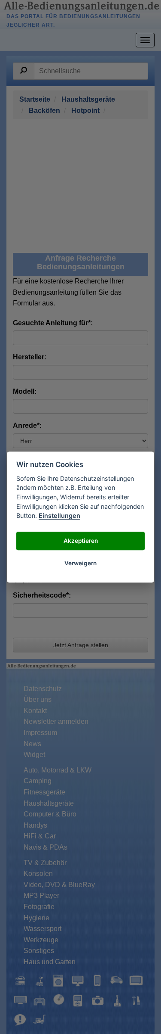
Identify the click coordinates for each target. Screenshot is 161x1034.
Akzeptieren (81, 541)
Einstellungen (59, 515)
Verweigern (80, 563)
